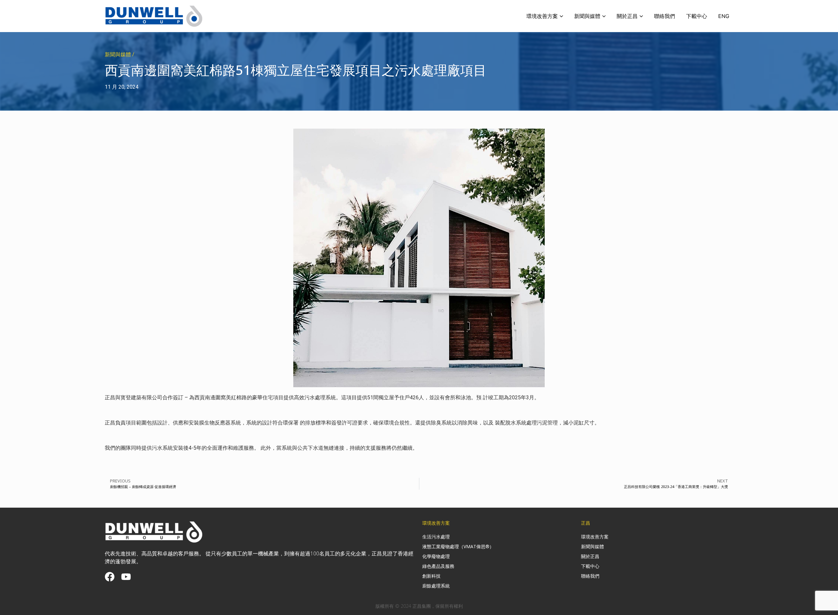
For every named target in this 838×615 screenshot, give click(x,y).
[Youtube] (126, 577)
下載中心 (696, 16)
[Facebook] (110, 577)
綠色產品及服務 (438, 566)
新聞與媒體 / (119, 54)
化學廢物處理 (436, 556)
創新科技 (431, 576)
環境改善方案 (595, 537)
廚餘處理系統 (436, 586)
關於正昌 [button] (627, 16)
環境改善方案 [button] (542, 16)
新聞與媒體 (592, 546)
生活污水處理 (436, 537)
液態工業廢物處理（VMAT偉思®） (458, 546)
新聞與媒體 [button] (587, 16)
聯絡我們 (664, 16)
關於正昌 (590, 556)
